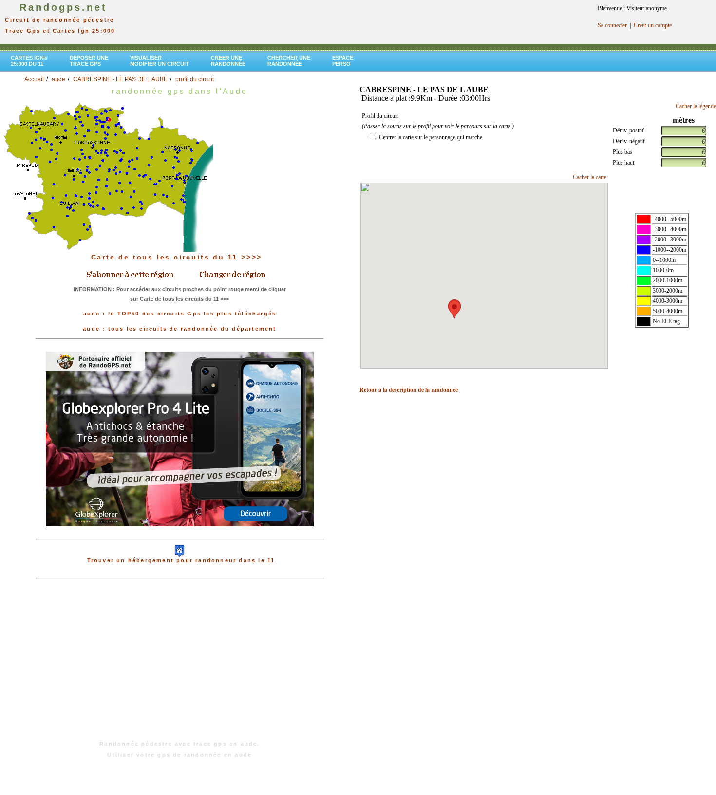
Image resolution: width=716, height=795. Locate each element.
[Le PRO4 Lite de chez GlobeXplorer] (180, 438)
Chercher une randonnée (288, 61)
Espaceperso (342, 61)
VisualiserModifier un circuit (159, 61)
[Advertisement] (180, 664)
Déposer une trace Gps (89, 61)
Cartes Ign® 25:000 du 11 (29, 61)
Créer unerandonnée (228, 61)
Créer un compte (653, 25)
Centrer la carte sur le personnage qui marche (430, 137)
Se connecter (612, 25)
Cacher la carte (589, 177)
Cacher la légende (696, 106)
